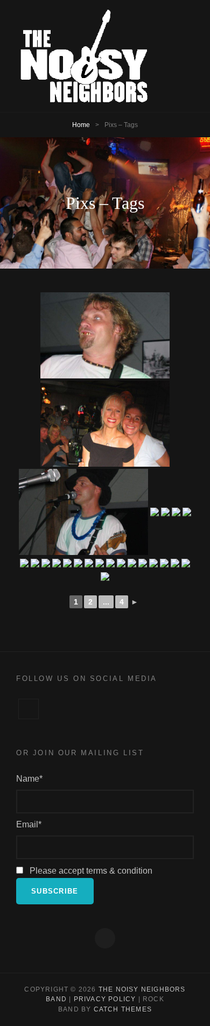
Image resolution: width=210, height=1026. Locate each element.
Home (81, 125)
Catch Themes (123, 1009)
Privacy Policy (105, 999)
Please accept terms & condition (89, 870)
